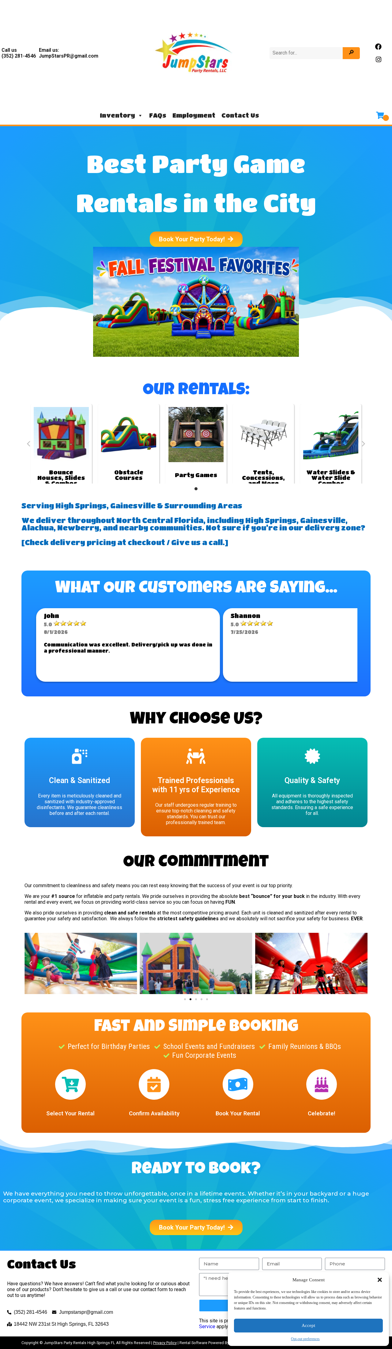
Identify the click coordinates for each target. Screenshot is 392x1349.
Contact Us (240, 115)
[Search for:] (307, 52)
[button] (380, 1280)
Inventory (117, 115)
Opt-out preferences (305, 1339)
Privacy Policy (165, 1342)
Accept (308, 1325)
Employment (193, 115)
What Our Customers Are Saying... (196, 589)
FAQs (157, 115)
